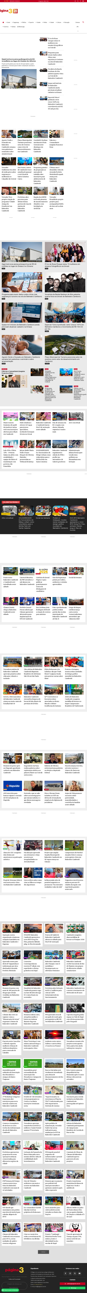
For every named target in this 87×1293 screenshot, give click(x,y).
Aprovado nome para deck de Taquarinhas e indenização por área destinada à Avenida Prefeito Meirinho (11, 966)
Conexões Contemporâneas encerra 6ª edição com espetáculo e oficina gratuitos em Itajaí (32, 966)
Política (54, 573)
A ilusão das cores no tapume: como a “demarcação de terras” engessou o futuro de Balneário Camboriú (11, 1019)
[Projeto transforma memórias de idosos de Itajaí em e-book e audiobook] (75, 1174)
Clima (66, 762)
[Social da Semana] (43, 511)
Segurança (47, 848)
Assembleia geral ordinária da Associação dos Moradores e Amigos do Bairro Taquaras (11, 1074)
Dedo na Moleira (27, 1148)
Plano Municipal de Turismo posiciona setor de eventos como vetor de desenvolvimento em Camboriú (63, 359)
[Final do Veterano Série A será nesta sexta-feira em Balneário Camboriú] (12, 873)
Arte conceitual (74, 423)
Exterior (68, 1230)
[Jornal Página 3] (14, 1270)
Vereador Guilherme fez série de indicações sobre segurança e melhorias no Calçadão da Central (50, 376)
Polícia (5, 762)
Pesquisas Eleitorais (8, 446)
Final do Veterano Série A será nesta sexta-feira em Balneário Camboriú (12, 882)
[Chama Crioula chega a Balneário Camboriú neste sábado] (10, 601)
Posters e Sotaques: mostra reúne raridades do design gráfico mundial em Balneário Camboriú (60, 523)
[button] (83, 22)
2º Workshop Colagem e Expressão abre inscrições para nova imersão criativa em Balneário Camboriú (11, 1101)
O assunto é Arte (72, 418)
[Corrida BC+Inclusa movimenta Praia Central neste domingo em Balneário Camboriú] (41, 134)
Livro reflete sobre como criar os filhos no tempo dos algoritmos (33, 882)
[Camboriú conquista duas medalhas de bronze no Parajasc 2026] (75, 928)
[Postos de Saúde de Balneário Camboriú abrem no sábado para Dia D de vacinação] (54, 928)
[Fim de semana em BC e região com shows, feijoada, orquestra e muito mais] (60, 416)
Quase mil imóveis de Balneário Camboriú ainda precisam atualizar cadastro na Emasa (55, 87)
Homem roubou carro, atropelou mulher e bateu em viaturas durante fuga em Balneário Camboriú (32, 1019)
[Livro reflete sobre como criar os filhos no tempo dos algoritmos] (33, 873)
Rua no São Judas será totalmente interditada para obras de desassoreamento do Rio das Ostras (54, 1074)
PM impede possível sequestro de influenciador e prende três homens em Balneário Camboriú (53, 1156)
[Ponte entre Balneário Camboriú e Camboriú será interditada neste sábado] (10, 571)
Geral (3, 86)
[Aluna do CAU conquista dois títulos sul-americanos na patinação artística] (12, 845)
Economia (26, 1230)
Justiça (21, 446)
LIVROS (25, 876)
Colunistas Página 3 (11, 502)
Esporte (35, 136)
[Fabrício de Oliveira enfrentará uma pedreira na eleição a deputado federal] (54, 758)
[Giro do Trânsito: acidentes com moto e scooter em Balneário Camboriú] (33, 1174)
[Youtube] (79, 1273)
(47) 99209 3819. (38, 1284)
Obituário (52, 136)
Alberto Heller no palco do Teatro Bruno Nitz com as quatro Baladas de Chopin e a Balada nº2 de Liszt (75, 1212)
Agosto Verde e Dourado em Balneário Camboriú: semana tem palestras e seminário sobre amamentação (8, 147)
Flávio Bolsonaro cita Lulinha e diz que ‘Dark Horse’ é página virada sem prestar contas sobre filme (54, 673)
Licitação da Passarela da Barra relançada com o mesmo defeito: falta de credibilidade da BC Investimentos (33, 1156)
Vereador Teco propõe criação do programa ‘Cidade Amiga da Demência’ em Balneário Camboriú (8, 204)
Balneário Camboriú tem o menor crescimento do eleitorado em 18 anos (75, 990)
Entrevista (26, 1203)
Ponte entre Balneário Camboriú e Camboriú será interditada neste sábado (10, 582)
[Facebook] (65, 1273)
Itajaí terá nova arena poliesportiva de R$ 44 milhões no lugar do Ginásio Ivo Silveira (19, 60)
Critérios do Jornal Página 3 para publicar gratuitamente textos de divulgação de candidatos (42, 584)
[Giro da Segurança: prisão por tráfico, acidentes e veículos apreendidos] (60, 571)
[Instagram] (70, 1273)
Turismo (19, 136)
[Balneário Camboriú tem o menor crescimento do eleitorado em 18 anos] (75, 981)
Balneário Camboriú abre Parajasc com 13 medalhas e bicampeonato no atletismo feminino (52, 966)
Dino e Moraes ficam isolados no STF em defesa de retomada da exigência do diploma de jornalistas (53, 797)
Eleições (38, 573)
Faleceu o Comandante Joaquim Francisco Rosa (13, 372)
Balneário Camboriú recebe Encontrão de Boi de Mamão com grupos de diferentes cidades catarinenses (75, 966)
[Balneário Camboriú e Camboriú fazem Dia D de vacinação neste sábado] (43, 416)
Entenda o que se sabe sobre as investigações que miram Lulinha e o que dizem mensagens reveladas (32, 797)
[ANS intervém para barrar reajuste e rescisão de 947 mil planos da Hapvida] (12, 786)
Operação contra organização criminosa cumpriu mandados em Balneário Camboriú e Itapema (11, 939)
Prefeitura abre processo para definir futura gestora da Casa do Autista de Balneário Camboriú (24, 204)
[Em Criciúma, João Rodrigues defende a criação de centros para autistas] (43, 601)
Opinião (4, 1010)
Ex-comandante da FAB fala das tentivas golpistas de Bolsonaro (32, 1210)
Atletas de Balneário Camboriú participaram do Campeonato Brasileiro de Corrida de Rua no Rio (75, 1127)
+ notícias (43, 1252)
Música (68, 1203)
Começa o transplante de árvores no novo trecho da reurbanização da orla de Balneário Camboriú (11, 1127)
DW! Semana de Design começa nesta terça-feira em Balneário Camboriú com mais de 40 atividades (11, 1185)
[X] (75, 1273)
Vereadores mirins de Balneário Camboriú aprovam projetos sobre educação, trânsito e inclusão (12, 673)
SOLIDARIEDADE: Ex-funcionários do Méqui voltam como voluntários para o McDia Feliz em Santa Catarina (26, 523)
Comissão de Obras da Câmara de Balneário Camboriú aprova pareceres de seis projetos (74, 1156)
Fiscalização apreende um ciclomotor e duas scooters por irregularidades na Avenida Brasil (32, 857)
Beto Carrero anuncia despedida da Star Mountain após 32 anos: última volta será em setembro (75, 1074)
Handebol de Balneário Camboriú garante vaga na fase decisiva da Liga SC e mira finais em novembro (32, 992)
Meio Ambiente (48, 1203)
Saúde (3, 136)
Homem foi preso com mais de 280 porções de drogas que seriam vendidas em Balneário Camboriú (11, 992)
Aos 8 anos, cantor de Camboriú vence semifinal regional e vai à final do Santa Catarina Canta (79, 375)
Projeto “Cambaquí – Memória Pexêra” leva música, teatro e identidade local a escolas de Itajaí (53, 1238)
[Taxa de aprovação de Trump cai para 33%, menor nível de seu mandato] (75, 1227)
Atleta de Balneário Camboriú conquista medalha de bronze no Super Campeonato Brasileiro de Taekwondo (74, 701)
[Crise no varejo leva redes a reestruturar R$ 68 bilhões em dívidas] (33, 1227)
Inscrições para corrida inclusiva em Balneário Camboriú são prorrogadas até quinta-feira (75, 1101)
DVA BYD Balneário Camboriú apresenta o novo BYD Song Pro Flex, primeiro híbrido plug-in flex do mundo (77, 524)
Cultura (5, 603)
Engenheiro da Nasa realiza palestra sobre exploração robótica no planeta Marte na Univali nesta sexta (33, 770)
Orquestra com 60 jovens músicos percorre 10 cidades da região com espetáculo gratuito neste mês (74, 884)
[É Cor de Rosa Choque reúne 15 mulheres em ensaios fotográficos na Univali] (43, 39)
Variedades (5, 1177)
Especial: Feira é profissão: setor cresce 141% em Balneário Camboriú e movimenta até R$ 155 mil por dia (64, 327)
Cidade (41, 98)
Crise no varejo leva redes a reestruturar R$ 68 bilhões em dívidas (32, 1236)
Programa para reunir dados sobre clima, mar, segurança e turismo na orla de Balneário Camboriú (22, 295)
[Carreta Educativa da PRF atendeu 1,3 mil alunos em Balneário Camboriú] (27, 571)
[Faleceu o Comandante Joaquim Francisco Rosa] (57, 134)
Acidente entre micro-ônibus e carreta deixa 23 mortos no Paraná (53, 1043)
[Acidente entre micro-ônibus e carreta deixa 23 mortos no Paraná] (54, 1034)
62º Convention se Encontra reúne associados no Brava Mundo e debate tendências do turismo (53, 701)
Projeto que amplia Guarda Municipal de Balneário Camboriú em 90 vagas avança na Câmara (53, 857)
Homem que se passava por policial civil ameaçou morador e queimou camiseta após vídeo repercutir (53, 1185)
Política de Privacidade (14, 1279)
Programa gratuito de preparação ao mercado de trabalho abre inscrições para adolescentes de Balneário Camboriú (50, 394)
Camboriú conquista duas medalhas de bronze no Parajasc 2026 (75, 937)
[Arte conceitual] (76, 416)
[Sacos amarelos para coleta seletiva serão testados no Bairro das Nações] (54, 1201)
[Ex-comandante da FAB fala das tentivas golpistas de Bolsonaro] (33, 1201)
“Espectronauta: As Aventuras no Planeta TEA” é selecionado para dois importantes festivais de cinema (54, 1101)
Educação (22, 418)
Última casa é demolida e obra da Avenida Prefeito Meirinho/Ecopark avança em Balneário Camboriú (56, 174)
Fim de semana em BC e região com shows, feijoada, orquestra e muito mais (59, 427)
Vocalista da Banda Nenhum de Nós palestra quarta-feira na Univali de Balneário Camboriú (55, 73)
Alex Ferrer (38, 446)
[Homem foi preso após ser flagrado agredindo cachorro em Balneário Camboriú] (12, 758)
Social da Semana (43, 518)
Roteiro (54, 418)
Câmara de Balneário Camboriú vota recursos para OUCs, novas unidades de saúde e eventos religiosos (11, 1238)
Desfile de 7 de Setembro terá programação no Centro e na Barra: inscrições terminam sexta (33, 1101)
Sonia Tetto (39, 513)
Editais (4, 1066)
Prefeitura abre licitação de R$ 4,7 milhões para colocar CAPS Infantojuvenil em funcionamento (54, 992)
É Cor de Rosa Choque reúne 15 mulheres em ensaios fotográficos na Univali (55, 43)
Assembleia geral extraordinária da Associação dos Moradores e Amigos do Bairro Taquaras (32, 1074)
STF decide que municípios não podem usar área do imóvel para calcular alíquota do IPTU (11, 1212)
